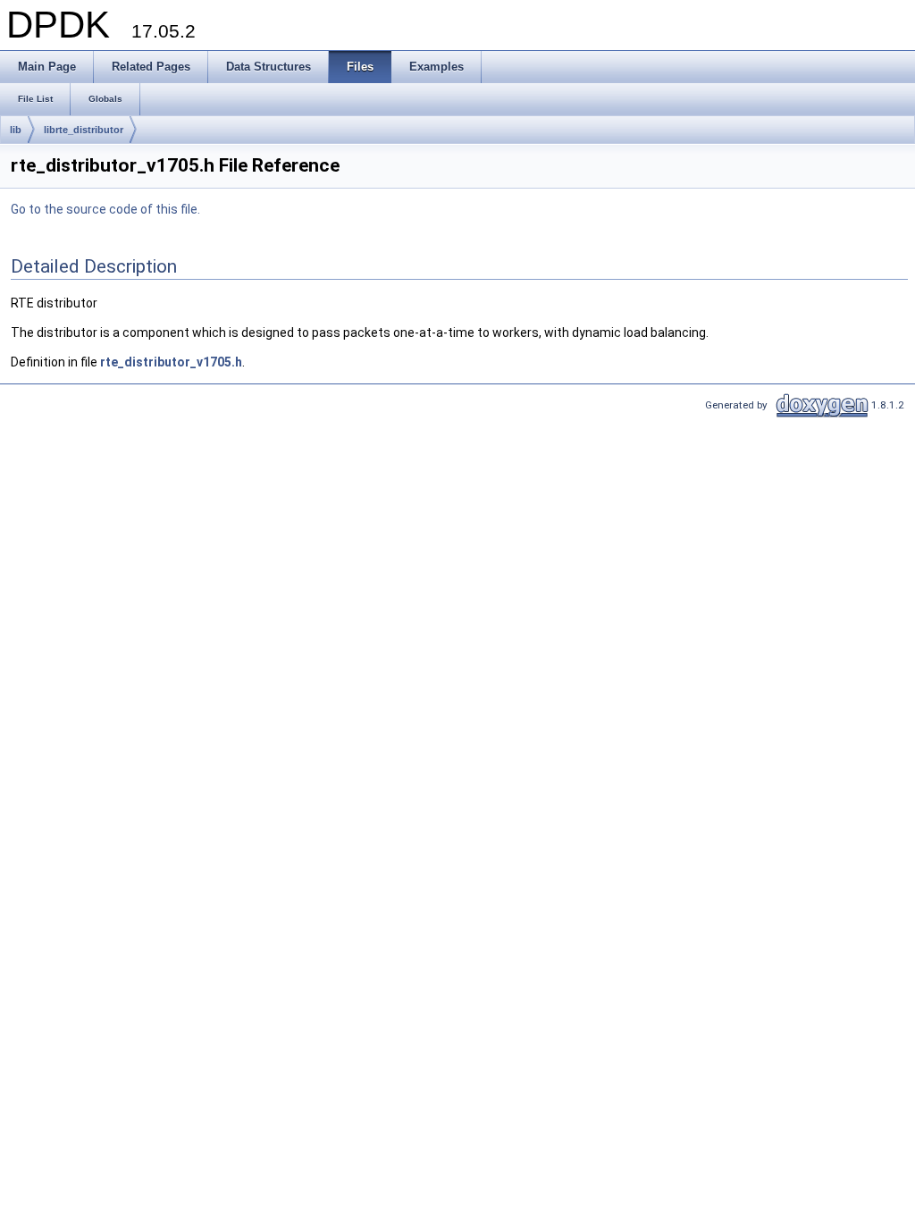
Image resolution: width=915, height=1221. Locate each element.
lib (15, 129)
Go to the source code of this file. (105, 209)
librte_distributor (83, 129)
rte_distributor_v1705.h (171, 362)
